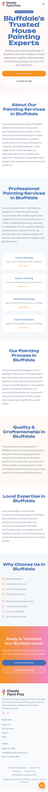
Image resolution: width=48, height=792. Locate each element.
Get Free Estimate (24, 73)
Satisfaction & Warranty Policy (24, 775)
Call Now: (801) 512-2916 (24, 670)
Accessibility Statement (17, 768)
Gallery (5, 732)
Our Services (8, 728)
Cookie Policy (35, 768)
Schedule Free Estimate (24, 663)
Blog (4, 737)
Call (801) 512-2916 (24, 81)
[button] (42, 785)
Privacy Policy (29, 771)
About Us (6, 724)
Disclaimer (17, 771)
